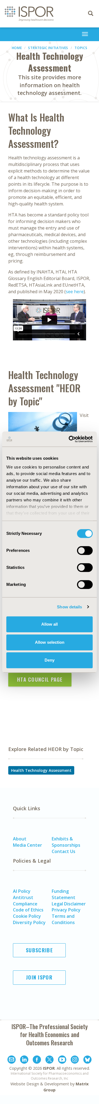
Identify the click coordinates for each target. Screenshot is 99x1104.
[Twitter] (49, 1060)
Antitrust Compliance (25, 900)
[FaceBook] (37, 1060)
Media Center (27, 845)
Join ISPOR (39, 977)
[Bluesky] (87, 1060)
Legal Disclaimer (69, 904)
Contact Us (63, 851)
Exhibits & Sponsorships (66, 842)
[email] (11, 1060)
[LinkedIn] (24, 1060)
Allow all (49, 624)
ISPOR (49, 1068)
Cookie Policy (27, 916)
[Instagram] (75, 1060)
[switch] (85, 550)
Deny (49, 660)
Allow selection (49, 642)
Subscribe (39, 950)
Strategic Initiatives (48, 48)
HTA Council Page (40, 679)
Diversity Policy (29, 922)
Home (17, 48)
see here (75, 292)
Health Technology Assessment (41, 770)
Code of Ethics (28, 910)
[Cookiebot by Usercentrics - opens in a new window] (70, 439)
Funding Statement (63, 894)
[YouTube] (62, 1060)
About (19, 839)
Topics (81, 48)
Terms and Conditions (63, 919)
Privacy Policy (66, 910)
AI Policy (22, 891)
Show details (69, 607)
